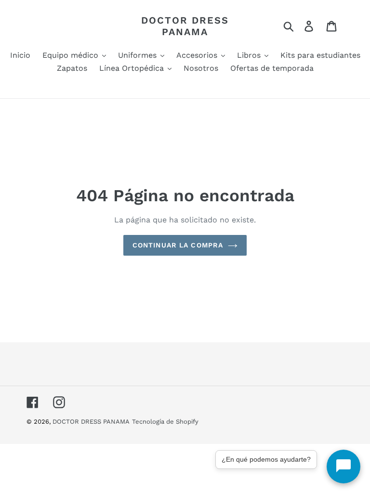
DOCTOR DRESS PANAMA (185, 26)
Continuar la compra (177, 245)
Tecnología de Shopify (165, 421)
